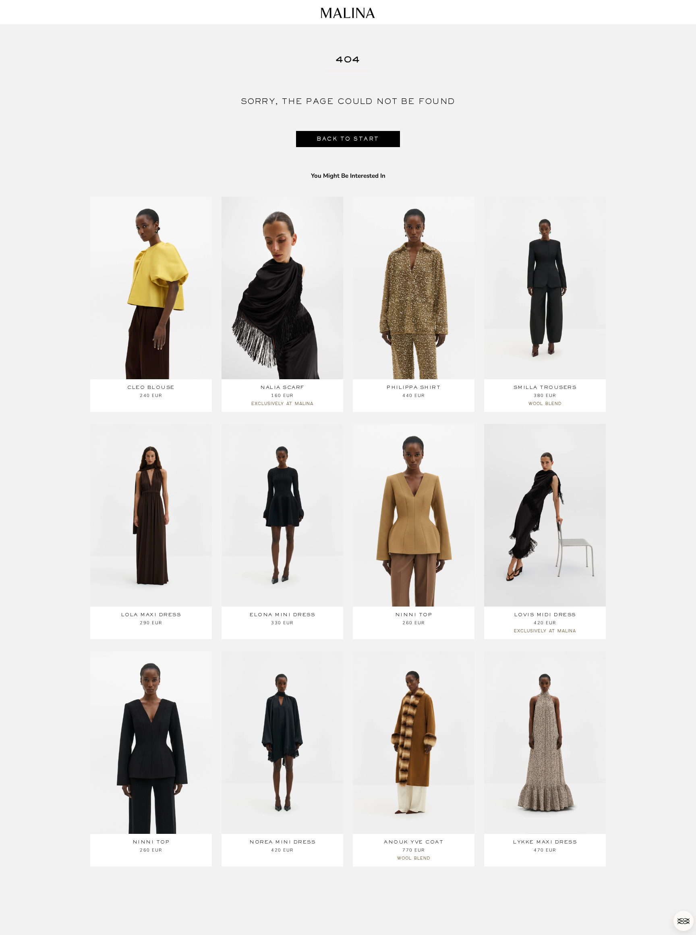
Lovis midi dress (545, 614)
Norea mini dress (282, 842)
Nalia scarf (282, 387)
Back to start (348, 139)
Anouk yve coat (413, 842)
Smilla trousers (545, 387)
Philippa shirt (414, 387)
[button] (683, 921)
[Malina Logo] (347, 13)
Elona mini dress (282, 614)
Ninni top (414, 614)
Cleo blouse (151, 387)
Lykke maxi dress (545, 842)
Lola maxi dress (151, 614)
